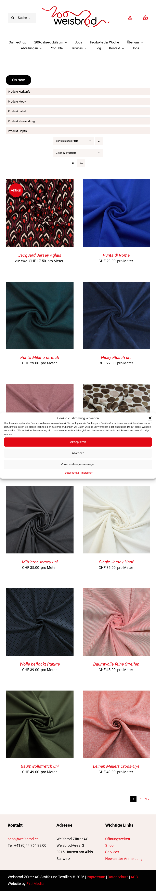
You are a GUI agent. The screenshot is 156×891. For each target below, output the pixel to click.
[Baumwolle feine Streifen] (116, 591)
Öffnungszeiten (117, 839)
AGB (134, 877)
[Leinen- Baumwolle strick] (40, 387)
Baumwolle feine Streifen (116, 664)
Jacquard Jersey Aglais (39, 255)
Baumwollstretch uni (40, 766)
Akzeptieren (78, 442)
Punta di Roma (116, 255)
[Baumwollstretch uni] (40, 694)
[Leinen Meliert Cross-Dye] (116, 694)
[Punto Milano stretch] (40, 285)
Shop (109, 845)
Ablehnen (78, 453)
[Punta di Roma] (116, 182)
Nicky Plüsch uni (116, 357)
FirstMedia (35, 883)
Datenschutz (72, 472)
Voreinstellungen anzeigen (78, 464)
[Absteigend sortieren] (99, 141)
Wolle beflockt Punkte (40, 664)
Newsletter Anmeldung (124, 858)
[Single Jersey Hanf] (116, 489)
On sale (18, 80)
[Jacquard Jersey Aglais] (40, 182)
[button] (150, 418)
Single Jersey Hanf (116, 562)
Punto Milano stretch (39, 357)
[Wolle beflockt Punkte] (40, 591)
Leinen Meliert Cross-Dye (116, 766)
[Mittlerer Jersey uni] (40, 489)
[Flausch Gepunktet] (116, 387)
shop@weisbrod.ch (23, 839)
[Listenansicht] (81, 163)
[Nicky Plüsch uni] (116, 285)
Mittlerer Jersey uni (40, 562)
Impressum (87, 472)
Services (112, 852)
